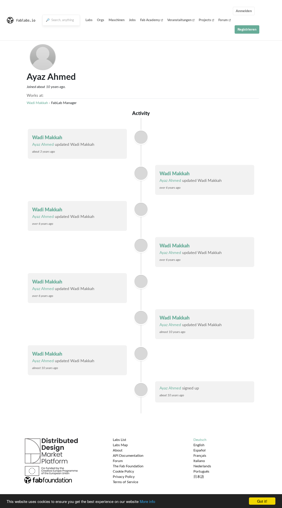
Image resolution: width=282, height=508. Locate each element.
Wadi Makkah (37, 103)
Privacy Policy (124, 477)
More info (147, 501)
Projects (205, 20)
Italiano (199, 461)
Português (201, 471)
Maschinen (116, 20)
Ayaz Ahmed (43, 145)
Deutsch (199, 440)
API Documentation (128, 455)
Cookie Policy (123, 471)
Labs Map (120, 445)
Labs (89, 20)
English (198, 445)
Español (199, 450)
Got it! (262, 501)
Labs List (119, 440)
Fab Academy (150, 20)
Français (199, 455)
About (117, 450)
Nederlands (202, 466)
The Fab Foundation (128, 466)
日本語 (198, 477)
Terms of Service (125, 482)
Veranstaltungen (179, 20)
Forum (223, 20)
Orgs (100, 20)
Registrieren (246, 29)
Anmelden (244, 11)
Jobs (132, 20)
